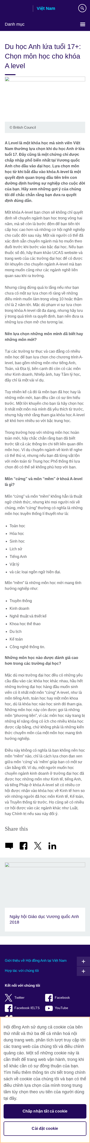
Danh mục (14, 24)
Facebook (62, 997)
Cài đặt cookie (45, 1128)
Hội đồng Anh (17, 8)
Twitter (19, 997)
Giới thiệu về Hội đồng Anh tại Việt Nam (36, 960)
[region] (45, 1080)
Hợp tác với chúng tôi (22, 970)
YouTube (61, 1008)
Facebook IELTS (27, 1008)
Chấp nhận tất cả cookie (45, 1111)
